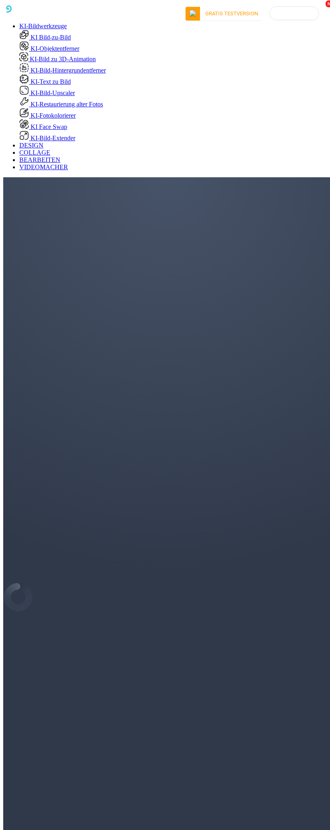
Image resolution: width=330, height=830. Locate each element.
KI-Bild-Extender (52, 138)
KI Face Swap (48, 126)
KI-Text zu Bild (50, 81)
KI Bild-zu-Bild (50, 37)
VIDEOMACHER (43, 167)
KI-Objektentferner (54, 48)
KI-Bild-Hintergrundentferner (67, 70)
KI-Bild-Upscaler (52, 92)
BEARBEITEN (39, 159)
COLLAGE (34, 152)
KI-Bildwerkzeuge (43, 26)
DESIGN (31, 145)
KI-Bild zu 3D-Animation (62, 59)
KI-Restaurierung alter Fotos (66, 104)
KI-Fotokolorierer (52, 115)
